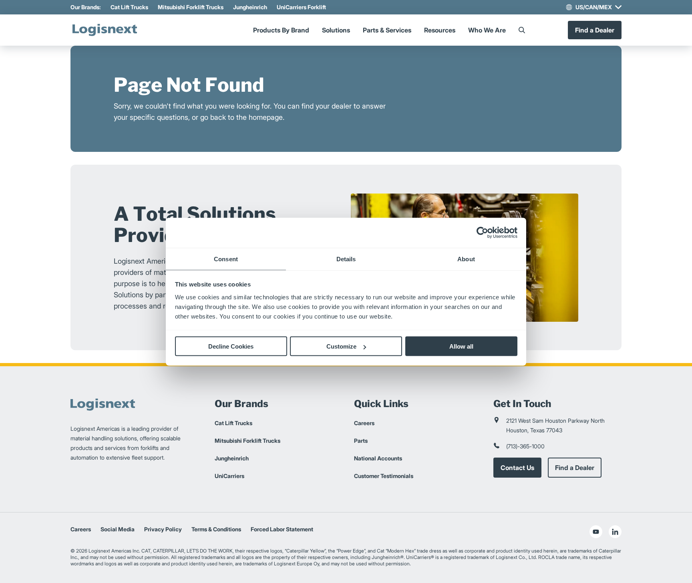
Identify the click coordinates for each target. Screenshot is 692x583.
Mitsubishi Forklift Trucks (190, 7)
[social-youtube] (595, 531)
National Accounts (378, 458)
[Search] (522, 30)
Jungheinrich (250, 7)
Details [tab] (346, 258)
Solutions (336, 30)
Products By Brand (281, 30)
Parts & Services (387, 30)
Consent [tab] (226, 258)
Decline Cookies (230, 346)
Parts (361, 440)
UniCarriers (229, 475)
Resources (439, 30)
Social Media (118, 529)
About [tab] (466, 258)
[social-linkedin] (615, 531)
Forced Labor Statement (282, 529)
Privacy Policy (163, 529)
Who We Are (487, 30)
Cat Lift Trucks (129, 7)
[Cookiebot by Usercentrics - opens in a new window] (482, 233)
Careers (364, 423)
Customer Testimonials (383, 475)
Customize (341, 346)
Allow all (461, 346)
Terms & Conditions (216, 529)
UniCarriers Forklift (301, 7)
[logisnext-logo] (104, 30)
